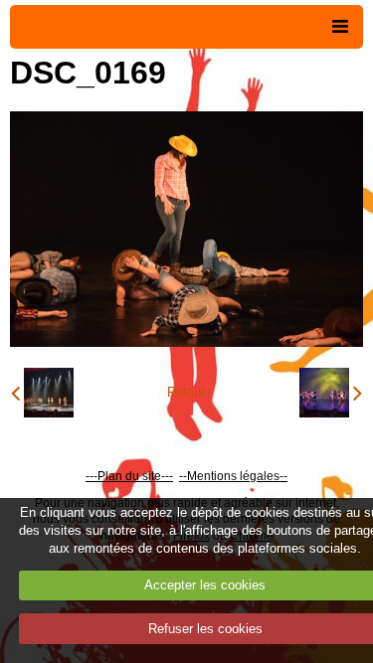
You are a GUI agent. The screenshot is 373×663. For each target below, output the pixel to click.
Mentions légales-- (237, 476)
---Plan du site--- (129, 476)
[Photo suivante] (330, 392)
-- (183, 476)
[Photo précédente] (42, 392)
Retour (186, 392)
